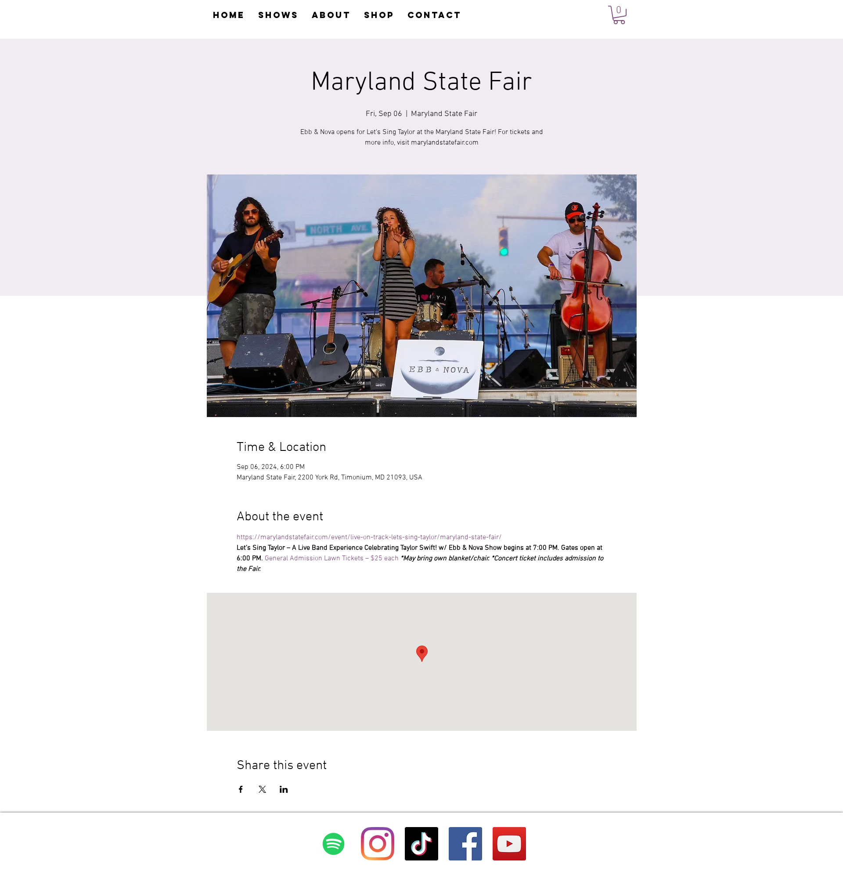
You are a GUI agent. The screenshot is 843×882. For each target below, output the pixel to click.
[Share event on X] (262, 789)
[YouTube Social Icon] (509, 843)
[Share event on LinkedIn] (284, 789)
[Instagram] (377, 843)
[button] (619, 15)
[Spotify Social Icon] (333, 843)
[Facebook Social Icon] (465, 843)
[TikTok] (421, 843)
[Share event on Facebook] (241, 789)
